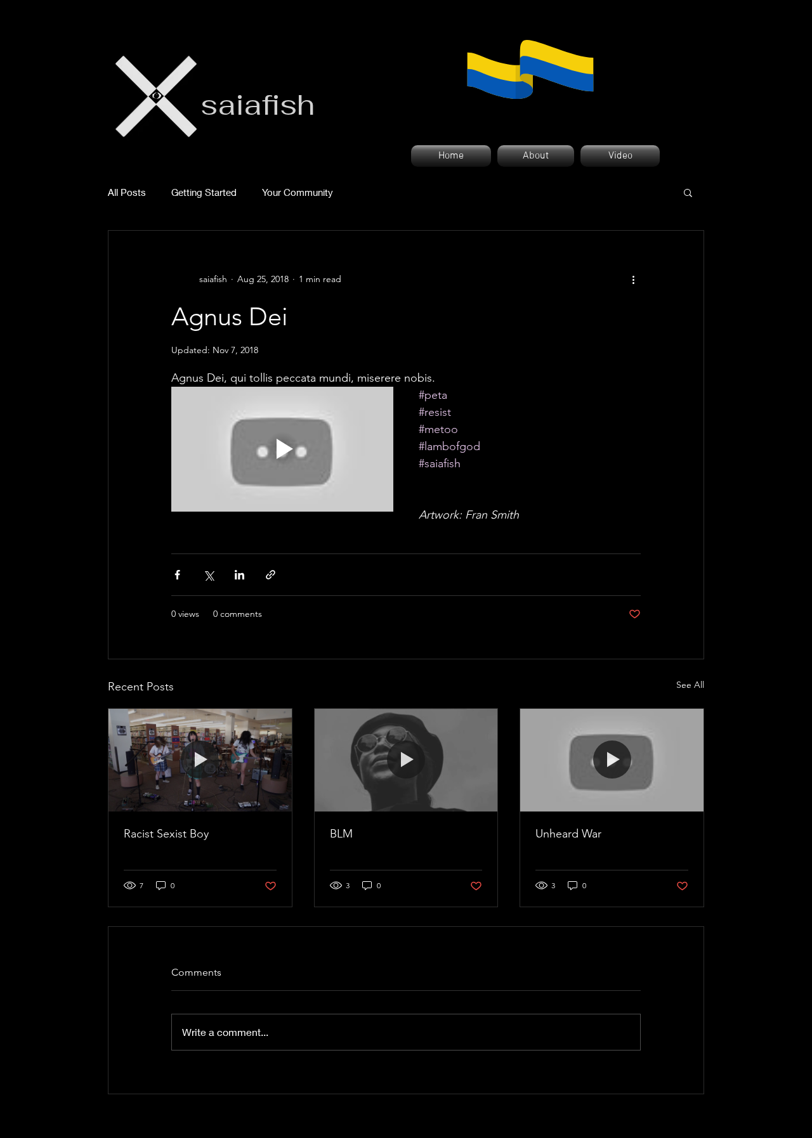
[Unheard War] (612, 760)
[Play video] (282, 449)
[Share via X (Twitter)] (208, 575)
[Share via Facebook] (177, 575)
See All (690, 684)
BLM (341, 834)
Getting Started (204, 192)
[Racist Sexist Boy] (200, 760)
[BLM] (406, 760)
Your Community (297, 192)
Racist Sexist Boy (166, 834)
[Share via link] (271, 575)
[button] (688, 192)
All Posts (127, 192)
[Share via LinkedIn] (239, 575)
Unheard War (568, 834)
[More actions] (633, 279)
